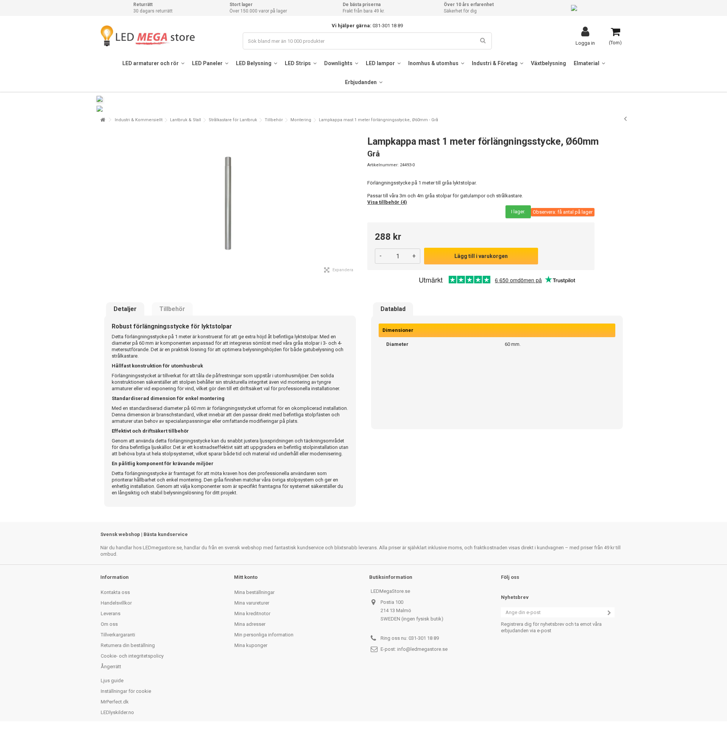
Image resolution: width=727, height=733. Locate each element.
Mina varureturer (251, 603)
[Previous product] (625, 118)
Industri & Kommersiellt (138, 119)
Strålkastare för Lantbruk (233, 119)
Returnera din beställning (128, 645)
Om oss (109, 624)
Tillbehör (274, 119)
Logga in (585, 42)
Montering (300, 119)
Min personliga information (263, 635)
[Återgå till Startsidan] (102, 120)
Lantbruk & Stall (185, 119)
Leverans (110, 613)
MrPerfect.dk (115, 702)
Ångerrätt (111, 666)
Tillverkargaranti (118, 635)
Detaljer (125, 309)
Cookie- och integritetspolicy (132, 656)
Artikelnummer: (383, 165)
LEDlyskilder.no (117, 712)
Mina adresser (249, 624)
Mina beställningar (254, 592)
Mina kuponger (250, 645)
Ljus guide (112, 680)
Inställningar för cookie (126, 691)
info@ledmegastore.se (422, 649)
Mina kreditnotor (252, 613)
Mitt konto (245, 577)
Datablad (393, 309)
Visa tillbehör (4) (387, 202)
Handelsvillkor (116, 603)
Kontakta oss (115, 592)
